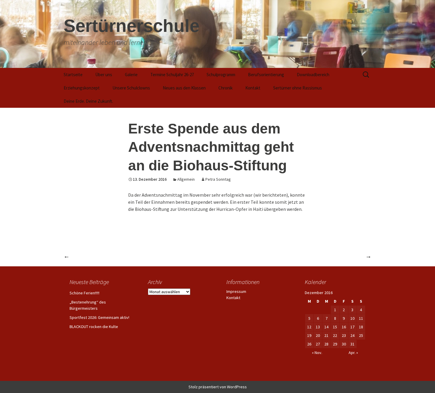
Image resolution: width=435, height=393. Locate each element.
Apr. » (353, 352)
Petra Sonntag (218, 179)
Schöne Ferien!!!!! (84, 293)
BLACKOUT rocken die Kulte (94, 326)
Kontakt (252, 88)
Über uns (103, 74)
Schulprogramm (221, 74)
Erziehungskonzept (82, 88)
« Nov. (317, 352)
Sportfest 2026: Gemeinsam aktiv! (99, 317)
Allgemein (186, 179)
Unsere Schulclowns (131, 88)
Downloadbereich (313, 74)
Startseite (73, 74)
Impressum (236, 291)
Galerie (131, 74)
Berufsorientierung (266, 74)
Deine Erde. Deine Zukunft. (88, 101)
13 (318, 327)
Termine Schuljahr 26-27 (172, 74)
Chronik (225, 88)
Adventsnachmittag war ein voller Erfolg (114, 256)
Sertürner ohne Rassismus (297, 88)
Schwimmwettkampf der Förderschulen (321, 256)
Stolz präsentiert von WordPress (217, 386)
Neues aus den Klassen (184, 88)
